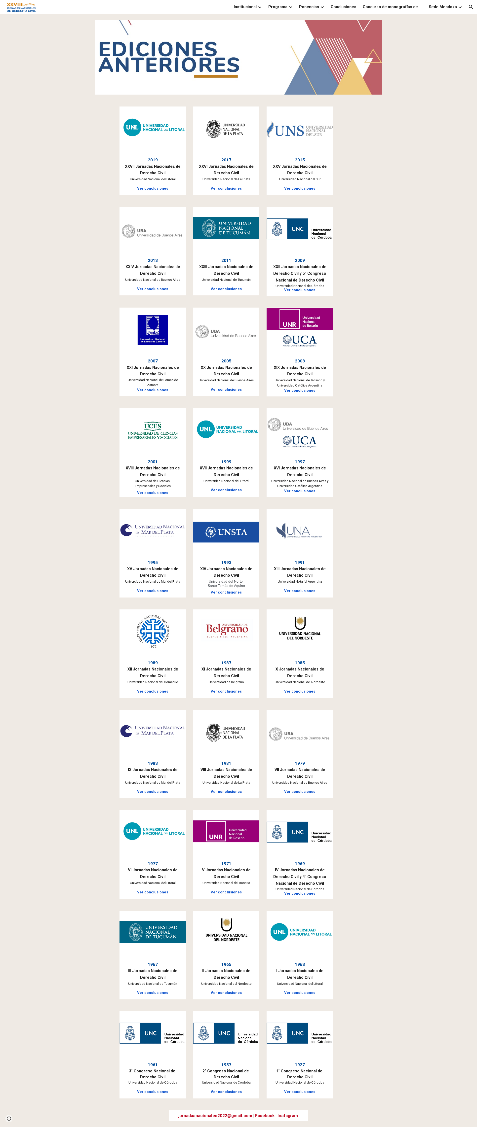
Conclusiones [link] (343, 6)
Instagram (288, 1115)
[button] (471, 7)
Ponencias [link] (309, 6)
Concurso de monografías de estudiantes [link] (392, 6)
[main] (152, 174)
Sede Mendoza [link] (443, 6)
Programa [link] (277, 6)
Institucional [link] (245, 6)
